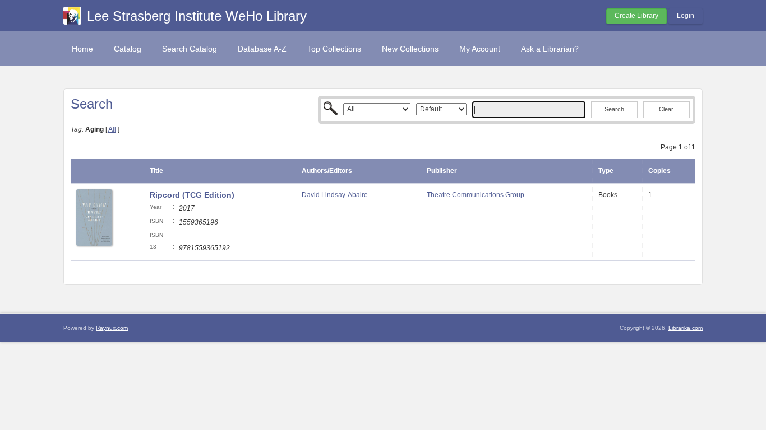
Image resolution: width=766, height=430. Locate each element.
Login (685, 16)
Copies (659, 171)
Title (156, 171)
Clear (666, 109)
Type (605, 171)
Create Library (636, 16)
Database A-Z (262, 48)
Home (82, 48)
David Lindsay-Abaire (335, 195)
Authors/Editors (327, 171)
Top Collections (334, 48)
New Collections (410, 48)
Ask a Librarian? (550, 48)
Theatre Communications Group (475, 195)
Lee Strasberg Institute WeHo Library (197, 16)
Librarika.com (685, 328)
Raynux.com (112, 328)
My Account (479, 48)
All (112, 129)
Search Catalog (189, 48)
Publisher (442, 171)
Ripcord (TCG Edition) (192, 194)
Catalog (127, 48)
